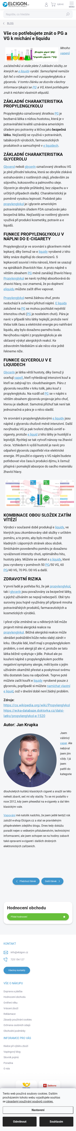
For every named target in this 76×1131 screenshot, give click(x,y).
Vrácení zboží (11, 1008)
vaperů (65, 53)
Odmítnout (19, 1121)
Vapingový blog (12, 1051)
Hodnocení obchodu (15, 997)
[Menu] (71, 4)
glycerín (30, 167)
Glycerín (9, 372)
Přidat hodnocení (19, 917)
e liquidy (23, 71)
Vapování (9, 815)
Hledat (68, 14)
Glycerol (9, 167)
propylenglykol (14, 204)
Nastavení (38, 1110)
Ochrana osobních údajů (17, 1025)
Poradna (8, 1063)
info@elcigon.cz (19, 952)
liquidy (43, 251)
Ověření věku (10, 1002)
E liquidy (61, 303)
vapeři (18, 377)
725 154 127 (17, 959)
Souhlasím (56, 1121)
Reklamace (10, 1013)
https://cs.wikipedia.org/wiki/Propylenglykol (37, 705)
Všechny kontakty (16, 970)
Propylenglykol (14, 278)
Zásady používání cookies (18, 1019)
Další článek (51, 881)
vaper (63, 743)
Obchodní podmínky (14, 1030)
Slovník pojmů (11, 1057)
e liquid (32, 434)
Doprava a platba (13, 991)
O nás (7, 1068)
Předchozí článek (28, 881)
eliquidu (9, 289)
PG (34, 87)
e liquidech (50, 145)
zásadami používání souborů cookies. (29, 1101)
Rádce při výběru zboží (16, 1046)
